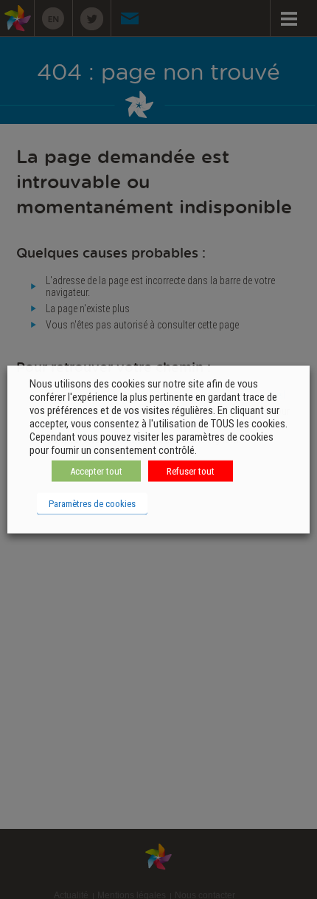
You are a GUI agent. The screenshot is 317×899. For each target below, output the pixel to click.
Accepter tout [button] (96, 471)
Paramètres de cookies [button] (92, 503)
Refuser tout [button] (191, 471)
